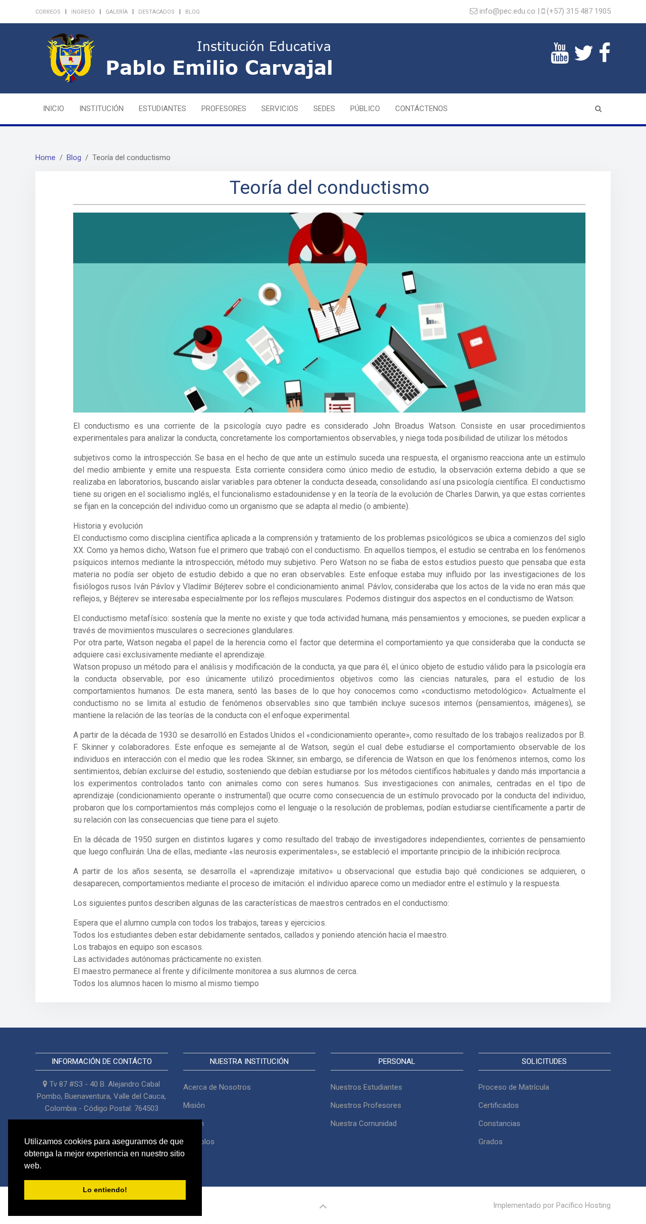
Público (365, 108)
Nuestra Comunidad (364, 1123)
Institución (101, 108)
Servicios (279, 108)
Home (45, 157)
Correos (48, 12)
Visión (193, 1123)
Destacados (156, 12)
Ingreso (83, 12)
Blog (192, 12)
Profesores (223, 108)
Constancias (499, 1123)
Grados (490, 1141)
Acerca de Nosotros (217, 1087)
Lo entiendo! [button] (105, 1190)
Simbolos (198, 1141)
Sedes (324, 108)
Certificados (498, 1105)
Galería (116, 12)
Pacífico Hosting (583, 1205)
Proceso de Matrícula (513, 1087)
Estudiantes (162, 108)
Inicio (53, 108)
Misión (194, 1105)
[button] (44, 1166)
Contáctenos (421, 108)
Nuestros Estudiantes (366, 1087)
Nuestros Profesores (366, 1105)
